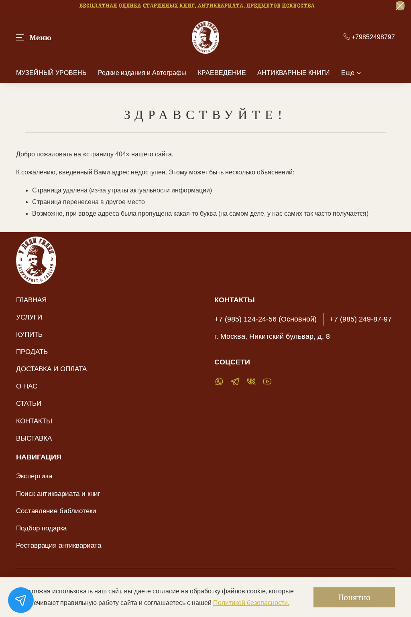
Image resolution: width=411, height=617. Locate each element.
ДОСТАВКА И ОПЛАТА (51, 369)
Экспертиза (34, 476)
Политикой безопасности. (251, 602)
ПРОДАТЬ (32, 352)
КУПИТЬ (29, 334)
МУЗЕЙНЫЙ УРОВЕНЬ (51, 72)
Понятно (354, 597)
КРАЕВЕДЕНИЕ (222, 72)
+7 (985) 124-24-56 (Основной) (265, 319)
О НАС (26, 386)
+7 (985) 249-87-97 (361, 319)
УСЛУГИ (29, 317)
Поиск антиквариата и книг (58, 494)
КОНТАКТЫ (34, 421)
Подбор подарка (41, 528)
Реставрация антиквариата (58, 545)
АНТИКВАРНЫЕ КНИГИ (293, 72)
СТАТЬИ (28, 403)
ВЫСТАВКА (34, 438)
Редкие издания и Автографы (142, 72)
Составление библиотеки (56, 511)
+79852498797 (372, 37)
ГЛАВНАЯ (31, 300)
